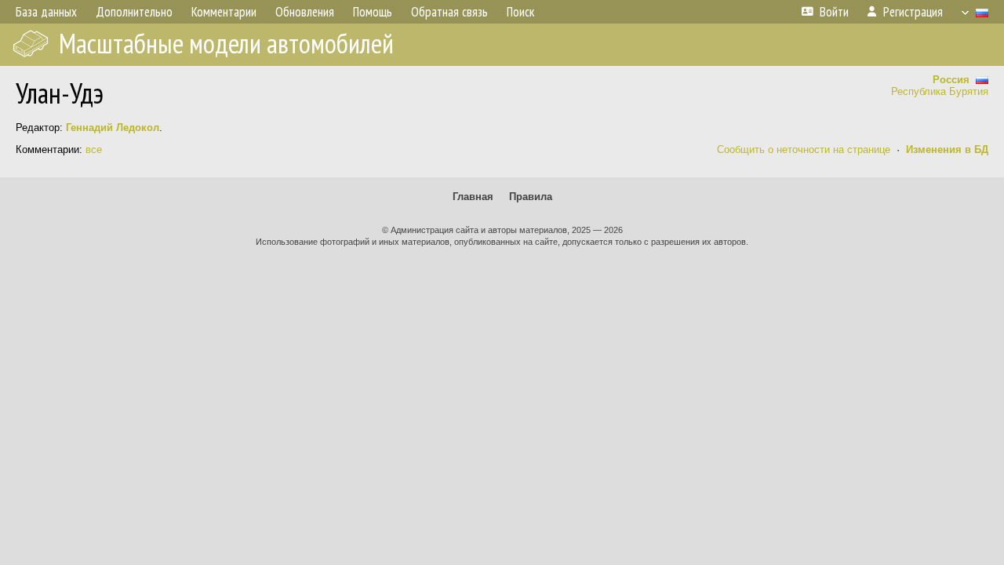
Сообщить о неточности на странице (803, 149)
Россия (954, 80)
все (93, 149)
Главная (473, 196)
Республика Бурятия (939, 91)
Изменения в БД (947, 149)
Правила (530, 196)
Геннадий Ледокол (112, 127)
